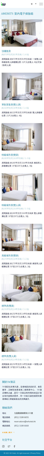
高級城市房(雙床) (10, 255)
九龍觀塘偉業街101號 (23, 413)
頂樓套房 (6, 51)
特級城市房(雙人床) (11, 205)
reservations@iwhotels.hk (25, 421)
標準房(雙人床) (9, 356)
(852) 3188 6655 (21, 417)
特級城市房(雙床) (10, 154)
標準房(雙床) (8, 305)
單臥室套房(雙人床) (11, 104)
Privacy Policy (35, 453)
